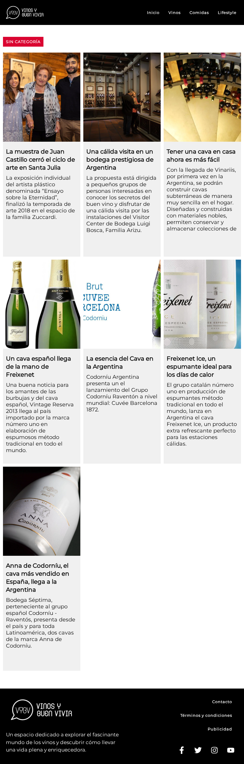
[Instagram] (214, 750)
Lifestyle (227, 12)
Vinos (174, 12)
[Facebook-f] (181, 750)
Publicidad (220, 729)
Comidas (199, 12)
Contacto (222, 701)
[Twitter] (197, 750)
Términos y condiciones (206, 715)
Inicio (153, 12)
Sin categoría (23, 41)
